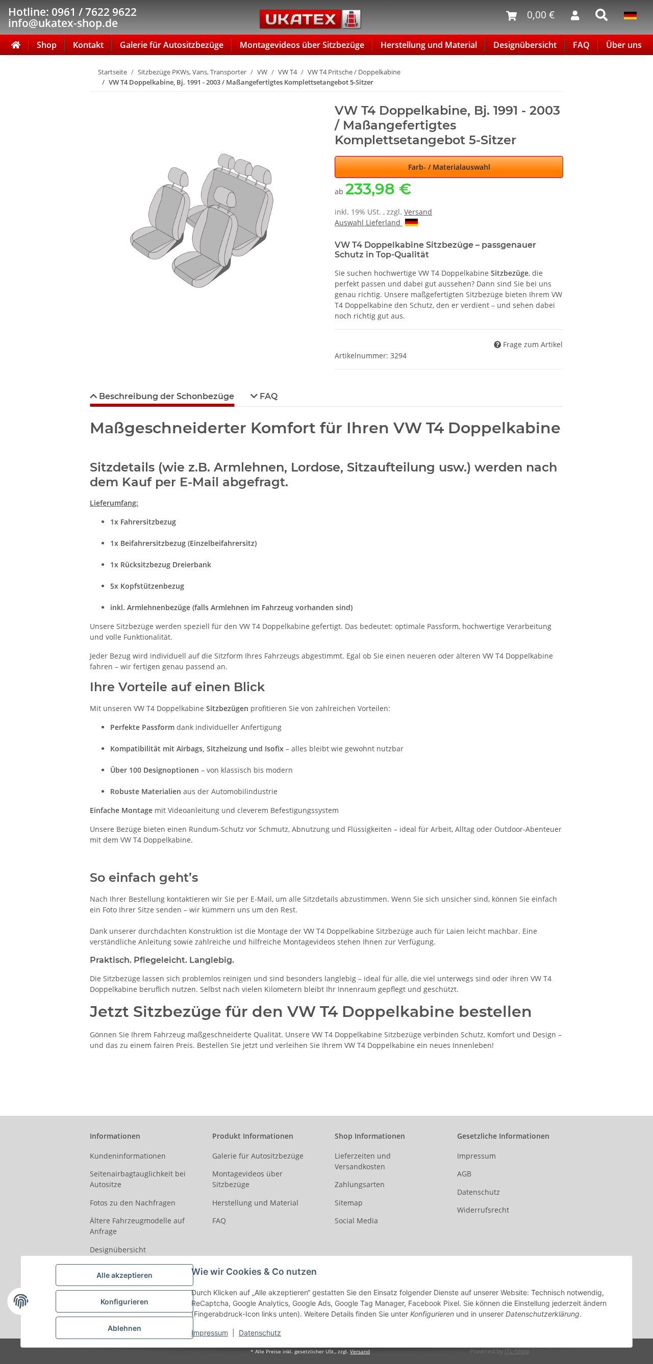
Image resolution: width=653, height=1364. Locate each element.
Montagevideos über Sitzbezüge (302, 44)
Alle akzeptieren (124, 1275)
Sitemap (349, 1203)
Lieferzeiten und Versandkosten (363, 1161)
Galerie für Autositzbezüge (171, 44)
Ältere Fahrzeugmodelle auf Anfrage (137, 1226)
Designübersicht (525, 44)
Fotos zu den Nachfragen (132, 1203)
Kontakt (88, 44)
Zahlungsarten (360, 1184)
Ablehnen (124, 1328)
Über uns (624, 44)
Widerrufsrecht (483, 1210)
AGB (464, 1173)
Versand (418, 212)
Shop (47, 44)
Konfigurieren (124, 1301)
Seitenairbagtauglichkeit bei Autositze (138, 1179)
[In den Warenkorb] (98, 97)
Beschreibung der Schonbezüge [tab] (165, 396)
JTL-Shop (517, 1351)
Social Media (356, 1220)
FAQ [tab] (268, 396)
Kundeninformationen (128, 1156)
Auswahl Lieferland (369, 222)
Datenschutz (260, 1332)
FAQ (581, 44)
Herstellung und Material (429, 44)
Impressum (209, 1332)
